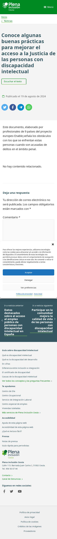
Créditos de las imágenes (30, 526)
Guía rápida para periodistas (15, 445)
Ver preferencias (28, 287)
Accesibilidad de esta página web (17, 427)
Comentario (11, 217)
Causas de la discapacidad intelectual (19, 376)
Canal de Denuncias (11, 478)
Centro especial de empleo (14, 404)
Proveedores (30, 531)
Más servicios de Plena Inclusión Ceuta (20, 412)
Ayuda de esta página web (14, 422)
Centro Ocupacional (11, 395)
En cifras (6, 363)
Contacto (6, 475)
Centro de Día (8, 391)
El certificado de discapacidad (16, 372)
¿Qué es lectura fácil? (12, 431)
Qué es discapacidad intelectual (17, 355)
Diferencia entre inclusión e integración (20, 368)
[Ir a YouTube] (19, 491)
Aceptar (28, 272)
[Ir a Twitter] (11, 491)
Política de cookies (29, 521)
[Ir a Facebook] (4, 491)
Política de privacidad (24, 294)
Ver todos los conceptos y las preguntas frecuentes (26, 380)
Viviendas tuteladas (11, 408)
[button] (52, 244)
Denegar (28, 280)
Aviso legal (38, 294)
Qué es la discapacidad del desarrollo (19, 359)
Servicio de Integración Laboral (17, 399)
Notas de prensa (10, 441)
